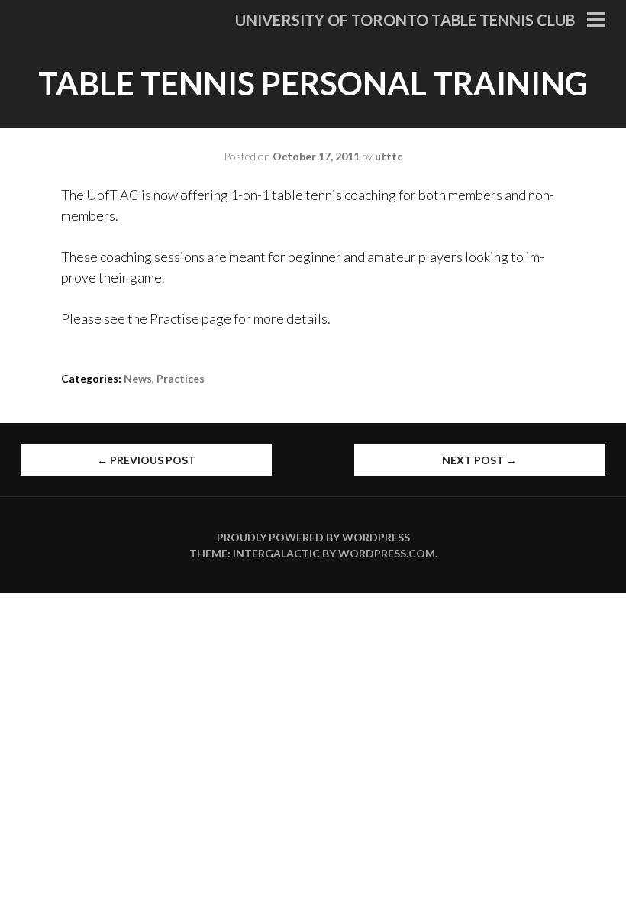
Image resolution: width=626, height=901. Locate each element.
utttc (388, 156)
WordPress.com (386, 553)
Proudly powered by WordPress (313, 537)
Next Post (479, 460)
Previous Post (146, 460)
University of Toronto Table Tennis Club (405, 20)
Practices (180, 378)
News (138, 378)
